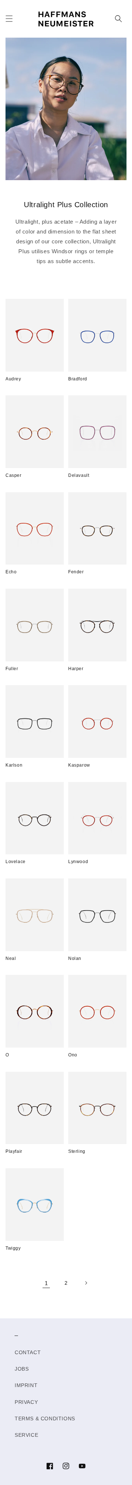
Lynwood (78, 861)
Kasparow (79, 765)
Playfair (14, 1151)
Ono (72, 1054)
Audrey (13, 378)
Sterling (76, 1151)
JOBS (22, 1369)
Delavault (78, 475)
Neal (11, 958)
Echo (11, 571)
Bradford (77, 378)
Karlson (14, 765)
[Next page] (86, 1283)
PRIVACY (26, 1402)
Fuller (12, 668)
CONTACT (28, 1352)
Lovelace (16, 861)
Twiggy (13, 1248)
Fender (76, 571)
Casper (14, 475)
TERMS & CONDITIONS (45, 1418)
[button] (9, 19)
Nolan (74, 958)
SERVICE (26, 1435)
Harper (76, 668)
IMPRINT (26, 1385)
